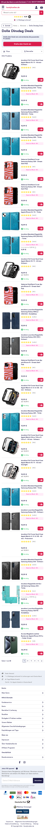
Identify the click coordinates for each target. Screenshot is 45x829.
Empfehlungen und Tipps (10, 730)
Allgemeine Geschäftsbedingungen (14, 726)
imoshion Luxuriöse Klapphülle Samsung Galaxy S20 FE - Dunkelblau (32, 611)
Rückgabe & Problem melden (11, 718)
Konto (4, 706)
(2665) (34, 91)
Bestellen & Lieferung (9, 710)
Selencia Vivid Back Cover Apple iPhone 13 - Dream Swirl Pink (31, 286)
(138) (33, 641)
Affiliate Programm (8, 748)
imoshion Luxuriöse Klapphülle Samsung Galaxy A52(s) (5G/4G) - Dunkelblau (32, 312)
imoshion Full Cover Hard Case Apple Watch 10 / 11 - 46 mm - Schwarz (32, 62)
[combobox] (22, 12)
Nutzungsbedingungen (23, 787)
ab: (25, 275)
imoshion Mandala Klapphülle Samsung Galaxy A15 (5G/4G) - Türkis (32, 236)
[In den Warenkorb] (40, 80)
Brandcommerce (7, 757)
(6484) (34, 317)
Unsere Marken (7, 722)
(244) (34, 591)
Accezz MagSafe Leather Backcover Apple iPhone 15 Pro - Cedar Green (32, 636)
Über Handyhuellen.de (9, 744)
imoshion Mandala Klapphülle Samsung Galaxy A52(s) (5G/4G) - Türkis (31, 112)
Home (15, 26)
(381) (33, 167)
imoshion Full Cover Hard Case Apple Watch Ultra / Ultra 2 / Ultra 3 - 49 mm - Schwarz (32, 437)
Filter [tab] (8, 51)
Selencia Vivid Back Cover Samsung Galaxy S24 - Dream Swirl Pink (31, 161)
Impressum (5, 740)
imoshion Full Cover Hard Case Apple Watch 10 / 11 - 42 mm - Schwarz (32, 261)
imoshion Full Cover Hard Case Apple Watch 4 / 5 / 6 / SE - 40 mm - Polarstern (32, 536)
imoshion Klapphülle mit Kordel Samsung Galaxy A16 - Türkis (31, 586)
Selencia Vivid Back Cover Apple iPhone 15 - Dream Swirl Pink (31, 362)
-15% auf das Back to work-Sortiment (13, 2)
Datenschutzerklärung (12, 824)
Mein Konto (36, 7)
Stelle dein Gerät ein (22, 44)
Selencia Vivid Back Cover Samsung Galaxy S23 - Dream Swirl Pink (31, 187)
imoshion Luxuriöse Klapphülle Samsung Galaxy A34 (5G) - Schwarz (32, 337)
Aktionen (23, 26)
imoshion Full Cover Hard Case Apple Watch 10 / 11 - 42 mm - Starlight (32, 463)
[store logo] (15, 7)
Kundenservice (7, 702)
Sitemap (35, 824)
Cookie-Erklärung (26, 824)
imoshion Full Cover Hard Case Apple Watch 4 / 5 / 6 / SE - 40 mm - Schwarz (32, 388)
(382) (34, 67)
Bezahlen (5, 714)
